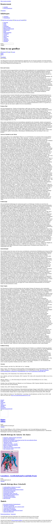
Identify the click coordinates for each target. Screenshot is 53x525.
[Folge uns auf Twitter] (18, 20)
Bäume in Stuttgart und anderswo (10, 445)
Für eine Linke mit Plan (8, 492)
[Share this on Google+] (13, 52)
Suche (2, 43)
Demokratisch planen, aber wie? (10, 493)
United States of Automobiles (9, 509)
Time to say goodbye (7, 446)
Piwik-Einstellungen (7, 8)
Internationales (6, 30)
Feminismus (6, 26)
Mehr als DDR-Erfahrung (9, 495)
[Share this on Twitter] (8, 52)
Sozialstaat (5, 41)
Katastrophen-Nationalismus (9, 488)
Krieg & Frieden (6, 27)
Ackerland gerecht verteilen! (9, 497)
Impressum (13, 514)
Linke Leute (6, 36)
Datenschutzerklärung (5, 514)
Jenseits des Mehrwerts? (8, 511)
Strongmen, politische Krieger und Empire (12, 437)
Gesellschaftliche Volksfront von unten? (12, 487)
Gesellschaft (6, 33)
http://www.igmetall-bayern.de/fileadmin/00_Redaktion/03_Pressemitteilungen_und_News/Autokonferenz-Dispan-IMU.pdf (25, 370)
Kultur (4, 31)
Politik (4, 23)
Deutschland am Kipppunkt (9, 490)
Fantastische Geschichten (8, 505)
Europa (4, 25)
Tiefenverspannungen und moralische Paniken (13, 489)
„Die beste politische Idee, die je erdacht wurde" (13, 506)
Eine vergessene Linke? (8, 448)
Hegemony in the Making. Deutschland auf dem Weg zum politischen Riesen (20, 440)
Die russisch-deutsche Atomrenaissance (11, 504)
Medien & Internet (7, 32)
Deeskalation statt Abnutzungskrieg (11, 494)
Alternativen (6, 40)
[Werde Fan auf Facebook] (7, 20)
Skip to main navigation (6, 1)
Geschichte (5, 38)
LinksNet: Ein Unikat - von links (10, 443)
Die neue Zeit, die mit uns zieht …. (11, 441)
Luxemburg (3, 57)
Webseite (2, 426)
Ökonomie (5, 22)
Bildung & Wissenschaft (8, 28)
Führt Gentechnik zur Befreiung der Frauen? (13, 510)
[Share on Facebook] (3, 52)
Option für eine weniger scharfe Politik (11, 447)
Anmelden (5, 7)
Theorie (5, 37)
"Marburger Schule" (7, 442)
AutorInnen (5, 16)
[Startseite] (3, 10)
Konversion (3, 407)
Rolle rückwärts (6, 498)
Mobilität (2, 406)
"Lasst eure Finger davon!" (9, 508)
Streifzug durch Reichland (9, 438)
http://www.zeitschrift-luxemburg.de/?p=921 (20, 395)
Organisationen (6, 17)
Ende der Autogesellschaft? (6, 408)
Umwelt (5, 35)
